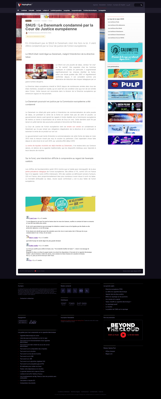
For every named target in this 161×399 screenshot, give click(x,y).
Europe (44, 20)
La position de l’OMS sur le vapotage (117, 309)
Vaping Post (33, 3)
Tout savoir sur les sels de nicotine (30, 354)
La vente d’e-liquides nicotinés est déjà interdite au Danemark (48, 146)
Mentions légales (75, 391)
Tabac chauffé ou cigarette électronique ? (118, 301)
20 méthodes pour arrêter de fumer (31, 366)
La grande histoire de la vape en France (32, 371)
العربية (128, 5)
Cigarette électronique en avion (29, 335)
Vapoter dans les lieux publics (115, 294)
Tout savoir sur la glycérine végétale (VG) (32, 361)
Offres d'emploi (110, 351)
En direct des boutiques (90, 10)
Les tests (38, 10)
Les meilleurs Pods (113, 22)
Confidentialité (93, 391)
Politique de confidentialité (86, 394)
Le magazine (102, 10)
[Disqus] (60, 238)
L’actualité (31, 10)
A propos (116, 5)
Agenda (95, 5)
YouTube (81, 290)
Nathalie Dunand (34, 32)
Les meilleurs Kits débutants (116, 25)
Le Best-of (46, 10)
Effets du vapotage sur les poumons (117, 296)
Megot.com (109, 354)
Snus (50, 20)
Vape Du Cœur (33, 322)
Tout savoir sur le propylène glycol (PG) (32, 364)
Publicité (101, 391)
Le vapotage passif (111, 304)
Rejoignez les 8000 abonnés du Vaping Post (72, 320)
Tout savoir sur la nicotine (27, 351)
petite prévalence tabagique (35, 171)
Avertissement (85, 391)
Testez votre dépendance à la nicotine (31, 369)
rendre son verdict (74, 127)
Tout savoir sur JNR (26, 359)
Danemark (37, 20)
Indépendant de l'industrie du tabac (23, 322)
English (123, 5)
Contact (109, 5)
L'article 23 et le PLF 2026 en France (31, 374)
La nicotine (109, 307)
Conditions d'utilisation (64, 391)
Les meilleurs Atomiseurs (115, 31)
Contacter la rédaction (27, 298)
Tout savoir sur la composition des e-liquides (33, 349)
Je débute (24, 10)
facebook (63, 290)
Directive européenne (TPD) (114, 289)
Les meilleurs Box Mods (115, 28)
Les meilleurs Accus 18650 (116, 37)
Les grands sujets (77, 10)
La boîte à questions (56, 10)
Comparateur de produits (27, 383)
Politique (33, 14)
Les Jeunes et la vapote (113, 299)
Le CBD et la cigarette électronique (116, 291)
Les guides (67, 10)
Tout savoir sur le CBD (26, 356)
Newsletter (102, 5)
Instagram (69, 290)
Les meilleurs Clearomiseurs (116, 34)
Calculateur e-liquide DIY (27, 380)
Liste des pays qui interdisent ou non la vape (33, 338)
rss (87, 290)
